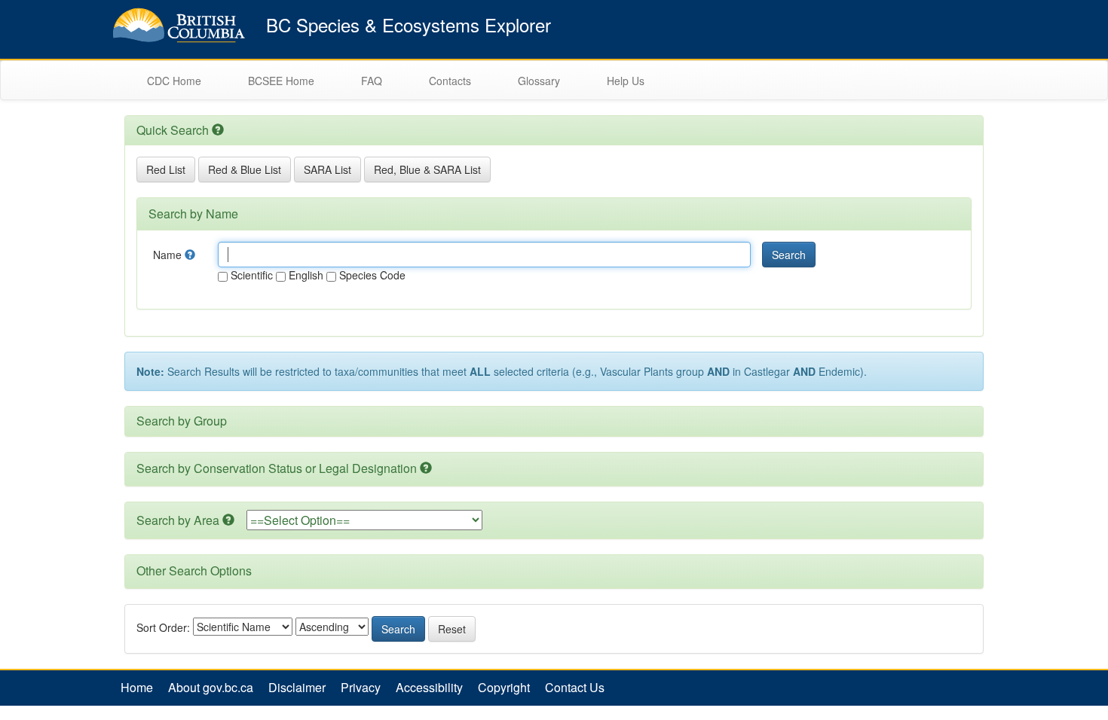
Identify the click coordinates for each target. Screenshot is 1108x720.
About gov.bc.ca (210, 687)
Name (169, 254)
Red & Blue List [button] (244, 169)
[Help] (190, 254)
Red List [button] (165, 169)
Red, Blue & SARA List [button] (427, 169)
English (304, 274)
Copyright (504, 687)
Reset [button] (452, 628)
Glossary (539, 80)
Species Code (371, 274)
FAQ (371, 80)
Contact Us (575, 687)
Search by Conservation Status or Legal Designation (276, 468)
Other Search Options (194, 570)
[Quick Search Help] (218, 130)
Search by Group (181, 420)
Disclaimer (297, 687)
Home (137, 687)
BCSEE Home (281, 80)
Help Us (625, 80)
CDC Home (174, 80)
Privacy (361, 687)
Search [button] (789, 254)
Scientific (250, 274)
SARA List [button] (327, 169)
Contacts (450, 80)
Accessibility (429, 687)
